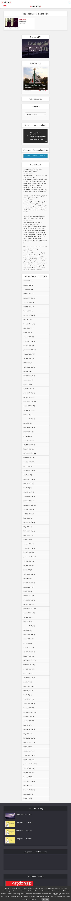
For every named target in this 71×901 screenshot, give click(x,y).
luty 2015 (26, 798)
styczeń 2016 (27, 751)
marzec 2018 (27, 639)
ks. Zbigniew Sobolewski (13, 28)
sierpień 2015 (27, 772)
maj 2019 (26, 578)
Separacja (22, 22)
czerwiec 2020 (27, 522)
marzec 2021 (27, 483)
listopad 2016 (27, 708)
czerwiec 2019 (27, 574)
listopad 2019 (27, 552)
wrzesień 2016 (27, 716)
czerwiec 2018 (27, 626)
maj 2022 (26, 423)
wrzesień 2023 (27, 354)
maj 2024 (26, 319)
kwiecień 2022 (27, 427)
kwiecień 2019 (27, 583)
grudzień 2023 (27, 341)
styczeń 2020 (27, 544)
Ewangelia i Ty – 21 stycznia (24, 822)
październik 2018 (28, 608)
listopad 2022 (27, 397)
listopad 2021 (27, 449)
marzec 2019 (27, 587)
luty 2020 (26, 539)
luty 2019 (26, 591)
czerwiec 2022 (27, 419)
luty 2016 (26, 747)
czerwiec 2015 (27, 781)
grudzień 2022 (27, 393)
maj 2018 (26, 630)
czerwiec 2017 (27, 678)
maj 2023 (26, 371)
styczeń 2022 (27, 440)
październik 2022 (28, 401)
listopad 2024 (27, 294)
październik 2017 (28, 660)
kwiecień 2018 (27, 634)
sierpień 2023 (27, 358)
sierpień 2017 (27, 669)
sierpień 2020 (27, 514)
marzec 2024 (27, 328)
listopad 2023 (27, 345)
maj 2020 (26, 527)
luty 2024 (26, 332)
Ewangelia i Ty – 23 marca (35, 47)
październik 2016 (28, 712)
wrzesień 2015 (27, 768)
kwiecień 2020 (27, 531)
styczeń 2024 (27, 337)
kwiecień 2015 (27, 790)
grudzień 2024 (27, 289)
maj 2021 (26, 475)
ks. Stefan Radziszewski (35, 50)
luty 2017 (26, 695)
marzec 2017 (27, 690)
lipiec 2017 (26, 673)
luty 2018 (26, 643)
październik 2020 (28, 505)
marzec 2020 (27, 535)
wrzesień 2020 (27, 509)
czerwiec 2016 (27, 729)
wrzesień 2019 (27, 561)
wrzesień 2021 (27, 457)
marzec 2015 (27, 794)
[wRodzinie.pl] (35, 6)
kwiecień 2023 (27, 376)
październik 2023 (28, 350)
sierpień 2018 (27, 617)
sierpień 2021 (27, 462)
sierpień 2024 (27, 306)
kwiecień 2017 (27, 686)
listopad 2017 (27, 656)
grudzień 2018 (27, 600)
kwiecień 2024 (27, 324)
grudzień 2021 (27, 445)
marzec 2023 (27, 380)
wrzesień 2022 (27, 406)
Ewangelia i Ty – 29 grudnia (24, 839)
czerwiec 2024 (27, 315)
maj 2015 (26, 785)
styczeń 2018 (27, 647)
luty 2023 (26, 384)
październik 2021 (28, 453)
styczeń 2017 (27, 699)
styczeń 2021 (27, 492)
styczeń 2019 (27, 596)
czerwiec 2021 (27, 470)
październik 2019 (28, 557)
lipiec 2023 (26, 363)
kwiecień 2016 (27, 738)
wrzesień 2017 (27, 665)
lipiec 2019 (26, 570)
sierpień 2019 (27, 565)
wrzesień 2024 (27, 302)
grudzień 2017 (27, 652)
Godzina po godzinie (31, 156)
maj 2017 (26, 682)
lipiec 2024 (26, 311)
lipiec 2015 (26, 777)
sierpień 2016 (27, 721)
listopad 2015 (27, 759)
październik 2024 (28, 298)
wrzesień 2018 (27, 613)
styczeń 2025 (27, 285)
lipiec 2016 (26, 725)
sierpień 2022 (27, 410)
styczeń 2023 (27, 388)
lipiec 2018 (26, 621)
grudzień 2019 (27, 548)
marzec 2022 (27, 432)
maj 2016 (26, 734)
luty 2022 (26, 436)
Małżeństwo (22, 19)
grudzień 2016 (27, 703)
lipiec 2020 (26, 518)
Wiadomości (35, 164)
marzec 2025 (27, 281)
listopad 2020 (27, 501)
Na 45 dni (42, 156)
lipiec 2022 (26, 414)
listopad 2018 (27, 604)
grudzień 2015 (27, 755)
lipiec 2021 (26, 466)
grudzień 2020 (27, 496)
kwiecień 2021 (27, 479)
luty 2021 (26, 488)
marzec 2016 (27, 742)
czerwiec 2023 (27, 367)
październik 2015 (28, 764)
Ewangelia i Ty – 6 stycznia (24, 830)
